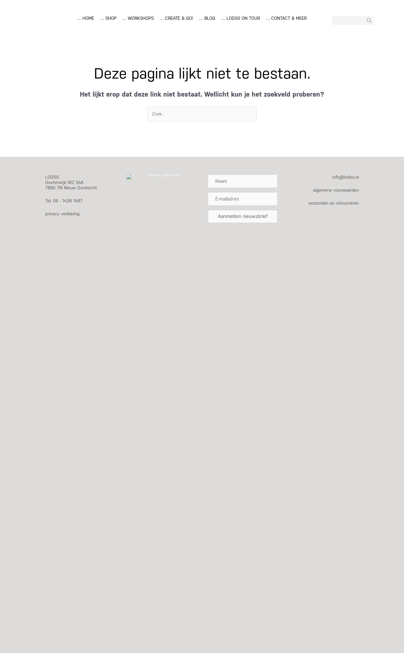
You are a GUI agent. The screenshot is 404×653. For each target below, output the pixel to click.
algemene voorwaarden (336, 190)
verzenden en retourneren (333, 203)
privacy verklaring (62, 213)
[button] (242, 216)
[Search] (369, 20)
